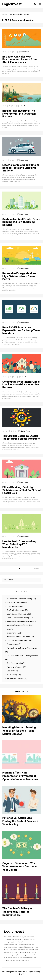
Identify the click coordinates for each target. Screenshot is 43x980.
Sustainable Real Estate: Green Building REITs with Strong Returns (21, 222)
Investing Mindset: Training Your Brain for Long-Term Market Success (19, 730)
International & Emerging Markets (19, 621)
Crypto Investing (13, 606)
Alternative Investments (16, 602)
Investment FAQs (13, 633)
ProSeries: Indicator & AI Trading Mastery (22, 656)
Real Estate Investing (15, 663)
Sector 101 (11, 671)
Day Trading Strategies (15, 610)
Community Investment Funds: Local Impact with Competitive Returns (21, 384)
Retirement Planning (14, 667)
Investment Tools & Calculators (18, 637)
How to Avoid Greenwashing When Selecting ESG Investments (19, 544)
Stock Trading (12, 675)
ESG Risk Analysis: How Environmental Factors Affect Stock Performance (20, 59)
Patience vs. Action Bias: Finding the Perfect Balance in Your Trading (20, 821)
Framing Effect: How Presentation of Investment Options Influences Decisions (20, 776)
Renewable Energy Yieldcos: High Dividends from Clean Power (19, 276)
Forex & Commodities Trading (18, 618)
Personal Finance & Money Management (22, 648)
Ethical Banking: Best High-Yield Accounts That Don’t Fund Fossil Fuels (21, 490)
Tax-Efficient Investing (15, 678)
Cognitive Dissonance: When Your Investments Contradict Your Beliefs (20, 866)
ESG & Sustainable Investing (17, 614)
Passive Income (13, 644)
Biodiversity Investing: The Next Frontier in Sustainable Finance (19, 113)
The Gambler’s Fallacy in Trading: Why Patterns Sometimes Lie (17, 911)
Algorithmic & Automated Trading (19, 599)
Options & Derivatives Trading (18, 640)
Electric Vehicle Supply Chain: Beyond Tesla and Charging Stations (20, 168)
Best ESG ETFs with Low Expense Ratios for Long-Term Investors (21, 330)
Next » (36, 569)
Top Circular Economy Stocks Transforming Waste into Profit (21, 437)
